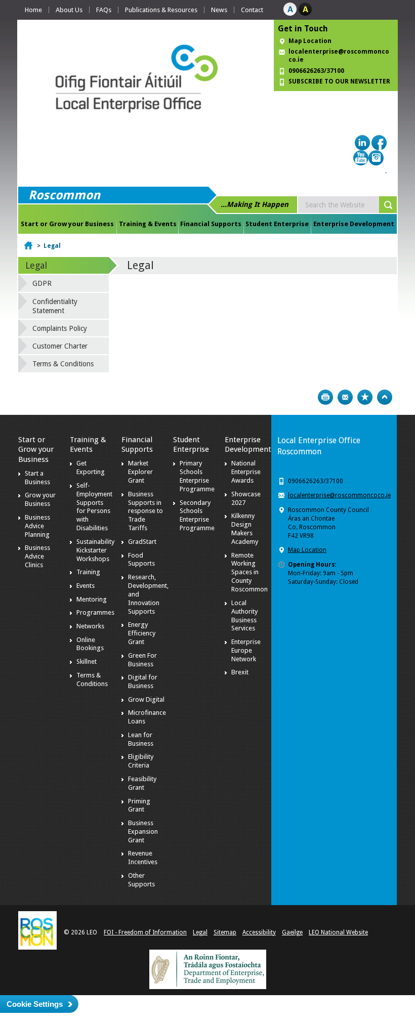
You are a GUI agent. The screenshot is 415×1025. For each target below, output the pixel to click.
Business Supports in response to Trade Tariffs (145, 511)
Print (325, 397)
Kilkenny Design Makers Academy (244, 528)
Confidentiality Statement (54, 306)
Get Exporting (90, 467)
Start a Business (37, 477)
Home (33, 10)
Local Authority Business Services (244, 615)
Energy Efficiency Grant (141, 633)
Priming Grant (139, 805)
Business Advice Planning (37, 526)
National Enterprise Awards (246, 471)
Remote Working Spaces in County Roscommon (249, 572)
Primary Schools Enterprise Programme (197, 476)
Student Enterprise (277, 224)
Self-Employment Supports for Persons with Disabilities (94, 507)
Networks (90, 626)
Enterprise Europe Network (246, 650)
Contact (252, 10)
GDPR (42, 283)
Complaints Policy (59, 328)
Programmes (95, 612)
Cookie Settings (35, 1004)
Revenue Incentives (142, 857)
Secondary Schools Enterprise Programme (197, 515)
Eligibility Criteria (140, 761)
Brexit (239, 672)
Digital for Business (142, 681)
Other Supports (141, 880)
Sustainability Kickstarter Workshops (95, 550)
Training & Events (148, 224)
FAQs (103, 10)
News (219, 10)
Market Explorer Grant (140, 471)
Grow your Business (40, 499)
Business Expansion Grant (143, 831)
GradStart (142, 541)
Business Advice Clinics (37, 556)
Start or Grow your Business (67, 224)
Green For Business (142, 660)
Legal (52, 245)
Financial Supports (210, 224)
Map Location (309, 41)
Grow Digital (146, 699)
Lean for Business (140, 739)
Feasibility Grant (142, 783)
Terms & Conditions (63, 364)
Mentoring (91, 599)
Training (88, 572)
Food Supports (141, 559)
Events (85, 585)
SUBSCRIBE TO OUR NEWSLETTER (339, 81)
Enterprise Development (353, 224)
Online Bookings (90, 644)
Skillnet (86, 661)
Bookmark (364, 397)
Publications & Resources (161, 10)
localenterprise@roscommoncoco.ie (339, 495)
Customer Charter (60, 346)
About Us (69, 10)
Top (384, 397)
